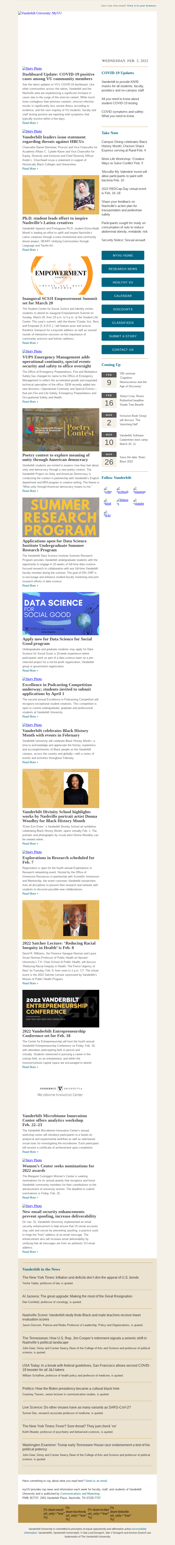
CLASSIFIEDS (123, 322)
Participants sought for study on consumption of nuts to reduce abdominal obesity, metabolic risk (125, 227)
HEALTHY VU (123, 282)
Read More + (30, 123)
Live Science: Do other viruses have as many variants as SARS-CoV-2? (76, 1407)
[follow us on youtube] (139, 503)
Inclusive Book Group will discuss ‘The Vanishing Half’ (133, 420)
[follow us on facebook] (123, 492)
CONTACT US (123, 349)
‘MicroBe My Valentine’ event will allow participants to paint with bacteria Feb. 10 (124, 176)
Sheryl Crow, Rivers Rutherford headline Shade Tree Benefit (132, 400)
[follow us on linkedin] (123, 504)
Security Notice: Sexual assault (123, 240)
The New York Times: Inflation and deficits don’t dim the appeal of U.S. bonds (80, 1277)
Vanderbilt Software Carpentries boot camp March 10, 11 (134, 440)
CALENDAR (123, 296)
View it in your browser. (142, 5)
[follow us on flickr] (108, 515)
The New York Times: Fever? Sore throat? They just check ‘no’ (69, 1426)
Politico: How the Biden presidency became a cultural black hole (71, 1388)
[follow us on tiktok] (108, 503)
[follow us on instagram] (139, 492)
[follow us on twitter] (108, 492)
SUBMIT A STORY (123, 336)
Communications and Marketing (79, 1493)
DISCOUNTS (123, 309)
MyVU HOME (123, 255)
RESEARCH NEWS (123, 269)
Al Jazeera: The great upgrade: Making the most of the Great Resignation (77, 1296)
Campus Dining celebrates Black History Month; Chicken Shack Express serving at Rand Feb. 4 (124, 146)
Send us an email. (96, 1480)
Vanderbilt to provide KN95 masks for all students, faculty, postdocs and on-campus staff (123, 86)
